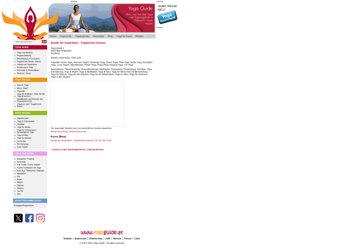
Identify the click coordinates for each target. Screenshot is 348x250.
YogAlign (20, 124)
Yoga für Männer (24, 138)
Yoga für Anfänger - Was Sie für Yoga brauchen (31, 95)
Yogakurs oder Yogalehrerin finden (29, 105)
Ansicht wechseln (78, 131)
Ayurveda (21, 162)
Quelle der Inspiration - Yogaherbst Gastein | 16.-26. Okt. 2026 (81, 140)
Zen (18, 194)
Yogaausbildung (24, 55)
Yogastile (21, 91)
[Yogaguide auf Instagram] (40, 222)
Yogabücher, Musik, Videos (29, 61)
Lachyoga (21, 141)
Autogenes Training (25, 159)
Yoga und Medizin (24, 52)
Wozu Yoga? (22, 88)
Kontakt (68, 238)
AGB (107, 238)
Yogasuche (65, 36)
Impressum (80, 238)
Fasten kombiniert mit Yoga (29, 168)
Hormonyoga (22, 144)
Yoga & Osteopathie (25, 121)
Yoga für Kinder (23, 127)
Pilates (20, 182)
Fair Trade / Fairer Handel (28, 165)
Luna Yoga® (22, 147)
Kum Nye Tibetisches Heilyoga (30, 171)
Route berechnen (59, 131)
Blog (110, 36)
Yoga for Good (124, 36)
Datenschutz (95, 238)
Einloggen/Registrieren (24, 205)
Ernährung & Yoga (25, 67)
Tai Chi (20, 191)
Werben (139, 36)
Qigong (20, 185)
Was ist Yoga (22, 85)
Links (137, 238)
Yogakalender (82, 36)
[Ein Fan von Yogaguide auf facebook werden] (29, 222)
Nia (18, 176)
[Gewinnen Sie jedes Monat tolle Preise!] (167, 24)
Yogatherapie (22, 118)
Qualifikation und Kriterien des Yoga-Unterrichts (30, 100)
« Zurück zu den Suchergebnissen (68, 149)
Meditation (21, 173)
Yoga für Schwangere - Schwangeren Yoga (27, 131)
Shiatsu (20, 188)
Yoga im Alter (22, 135)
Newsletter (98, 36)
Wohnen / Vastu (24, 73)
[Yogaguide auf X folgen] (18, 222)
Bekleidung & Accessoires (28, 58)
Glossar (117, 238)
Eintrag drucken (95, 149)
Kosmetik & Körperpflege (28, 70)
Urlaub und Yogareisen (27, 64)
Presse (128, 238)
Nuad (19, 179)
